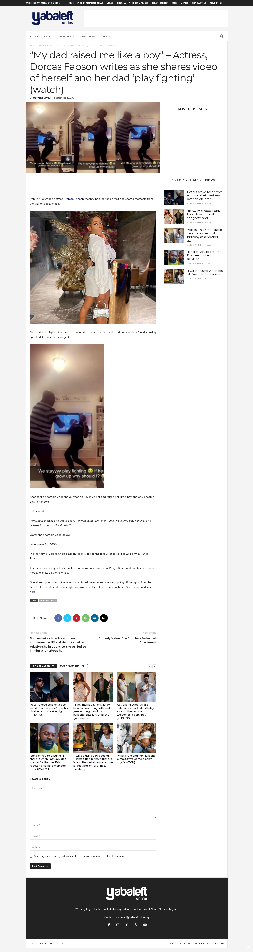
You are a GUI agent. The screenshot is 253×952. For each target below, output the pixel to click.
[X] (67, 618)
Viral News (88, 36)
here (33, 591)
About (172, 943)
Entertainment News (90, 2)
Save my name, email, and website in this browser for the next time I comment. (79, 856)
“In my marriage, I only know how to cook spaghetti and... (203, 214)
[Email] (104, 618)
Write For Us (201, 943)
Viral (110, 2)
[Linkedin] (95, 618)
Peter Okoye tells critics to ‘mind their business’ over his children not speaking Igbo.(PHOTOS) (49, 709)
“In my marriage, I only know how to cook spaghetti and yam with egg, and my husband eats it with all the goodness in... (91, 711)
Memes (184, 2)
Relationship (159, 2)
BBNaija (121, 2)
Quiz (174, 2)
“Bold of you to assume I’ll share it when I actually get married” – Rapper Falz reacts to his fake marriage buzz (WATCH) (48, 762)
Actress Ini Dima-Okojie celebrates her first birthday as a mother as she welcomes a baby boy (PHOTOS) (135, 711)
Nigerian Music (138, 2)
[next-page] (154, 666)
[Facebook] (58, 618)
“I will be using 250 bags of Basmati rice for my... (205, 272)
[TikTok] (126, 925)
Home (70, 2)
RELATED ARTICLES (43, 666)
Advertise (216, 2)
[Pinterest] (76, 618)
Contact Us (199, 2)
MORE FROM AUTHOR (72, 666)
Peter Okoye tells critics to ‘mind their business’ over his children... (204, 195)
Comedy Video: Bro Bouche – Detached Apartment (127, 640)
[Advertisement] (156, 18)
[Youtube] (145, 925)
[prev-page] (150, 666)
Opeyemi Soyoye (42, 97)
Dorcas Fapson (74, 198)
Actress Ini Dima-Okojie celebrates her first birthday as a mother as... (204, 235)
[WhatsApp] (86, 618)
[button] (221, 36)
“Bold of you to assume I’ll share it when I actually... (204, 255)
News (106, 36)
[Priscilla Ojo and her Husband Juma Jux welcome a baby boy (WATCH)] (136, 738)
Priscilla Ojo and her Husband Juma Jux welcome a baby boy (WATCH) (136, 759)
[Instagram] (117, 925)
